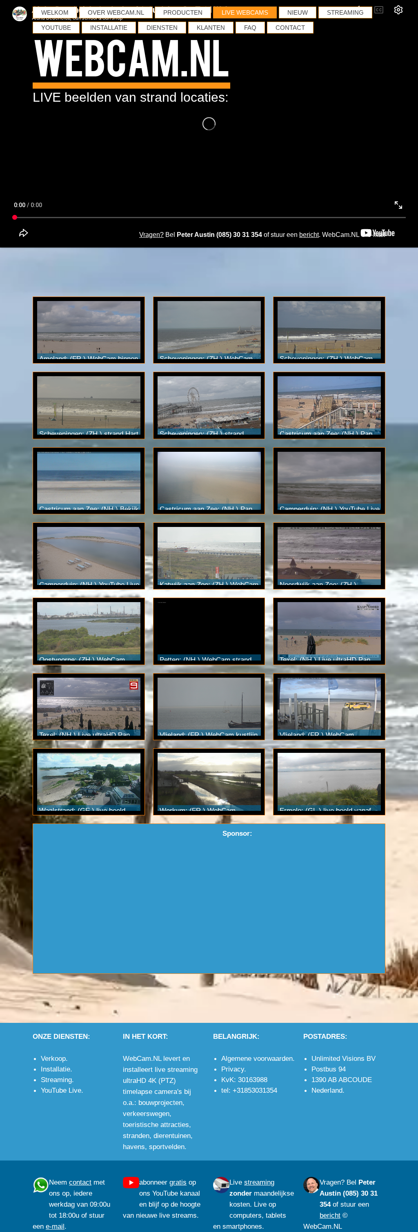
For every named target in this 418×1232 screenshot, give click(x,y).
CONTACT (290, 27)
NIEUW (297, 12)
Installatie (55, 1069)
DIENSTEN (162, 27)
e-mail (376, 234)
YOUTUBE (56, 27)
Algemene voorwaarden (257, 1058)
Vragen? (332, 1182)
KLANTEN (211, 27)
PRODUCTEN (182, 12)
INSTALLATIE (108, 27)
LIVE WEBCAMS (245, 12)
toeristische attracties (156, 1124)
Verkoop (53, 1058)
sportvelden (167, 1147)
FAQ (250, 27)
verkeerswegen (146, 1113)
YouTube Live (61, 1090)
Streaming (56, 1080)
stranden (136, 1136)
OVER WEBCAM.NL (116, 12)
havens (134, 1147)
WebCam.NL (131, 56)
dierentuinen (172, 1136)
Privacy (232, 1069)
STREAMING (345, 12)
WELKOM (55, 12)
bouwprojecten (160, 1102)
